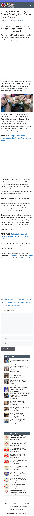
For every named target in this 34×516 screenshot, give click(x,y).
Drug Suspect (6, 305)
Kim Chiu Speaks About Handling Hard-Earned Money (19, 374)
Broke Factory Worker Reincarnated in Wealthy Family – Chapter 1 (19, 414)
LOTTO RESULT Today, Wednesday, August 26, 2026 (18, 473)
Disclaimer (23, 506)
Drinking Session (13, 302)
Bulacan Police (8, 299)
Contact (7, 503)
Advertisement (24, 503)
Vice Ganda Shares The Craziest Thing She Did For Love (19, 388)
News (22, 21)
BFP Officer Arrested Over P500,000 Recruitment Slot (17, 402)
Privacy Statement (13, 506)
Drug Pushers (25, 302)
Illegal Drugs (16, 305)
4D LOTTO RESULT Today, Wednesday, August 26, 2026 (18, 448)
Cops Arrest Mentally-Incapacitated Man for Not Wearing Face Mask (16, 138)
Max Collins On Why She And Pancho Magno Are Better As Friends (18, 381)
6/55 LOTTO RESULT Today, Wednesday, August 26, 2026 (18, 436)
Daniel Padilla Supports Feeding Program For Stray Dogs (18, 420)
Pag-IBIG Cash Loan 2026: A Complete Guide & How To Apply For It (19, 360)
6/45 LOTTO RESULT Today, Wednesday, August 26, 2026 (18, 442)
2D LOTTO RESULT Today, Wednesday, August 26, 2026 (18, 485)
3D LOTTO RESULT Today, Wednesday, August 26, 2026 (18, 479)
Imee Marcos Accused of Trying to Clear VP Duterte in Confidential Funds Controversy (19, 395)
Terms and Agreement (17, 509)
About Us (15, 503)
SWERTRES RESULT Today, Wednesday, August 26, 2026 (18, 454)
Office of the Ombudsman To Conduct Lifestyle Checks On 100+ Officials (19, 368)
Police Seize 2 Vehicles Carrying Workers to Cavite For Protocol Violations (16, 236)
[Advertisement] (17, 60)
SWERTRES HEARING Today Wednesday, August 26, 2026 (18, 491)
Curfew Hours (20, 299)
